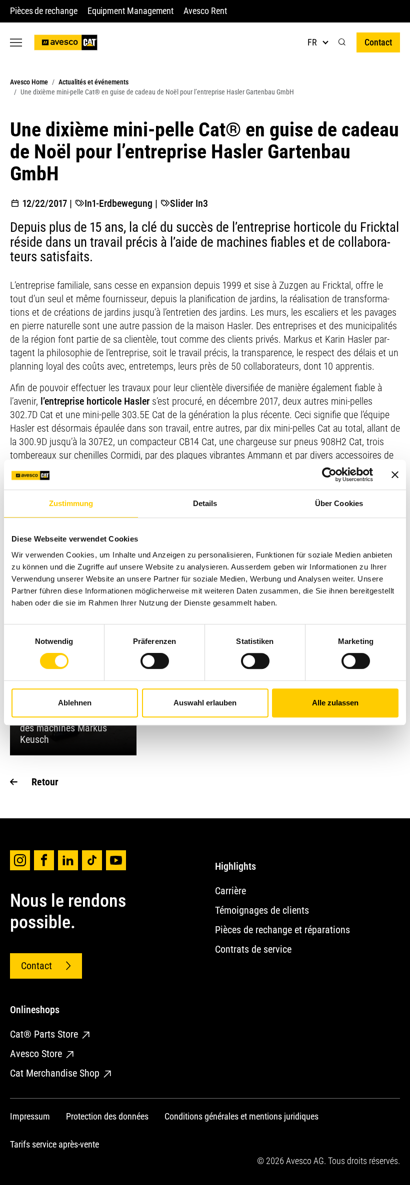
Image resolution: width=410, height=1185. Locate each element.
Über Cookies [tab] (339, 503)
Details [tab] (205, 503)
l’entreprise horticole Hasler (95, 401)
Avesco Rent (205, 10)
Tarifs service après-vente (54, 1144)
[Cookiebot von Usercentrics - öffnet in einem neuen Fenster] (329, 474)
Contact (378, 42)
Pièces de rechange (44, 10)
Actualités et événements (93, 82)
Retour (45, 782)
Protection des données (107, 1116)
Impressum (30, 1116)
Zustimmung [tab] (71, 503)
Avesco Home (29, 82)
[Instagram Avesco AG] (20, 860)
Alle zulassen (335, 702)
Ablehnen (75, 702)
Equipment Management (131, 10)
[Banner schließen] (395, 474)
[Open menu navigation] (16, 42)
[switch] (154, 661)
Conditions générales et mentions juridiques (241, 1116)
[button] (342, 42)
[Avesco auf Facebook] (44, 860)
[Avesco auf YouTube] (116, 860)
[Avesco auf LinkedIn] (68, 860)
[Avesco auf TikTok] (92, 860)
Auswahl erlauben (205, 702)
